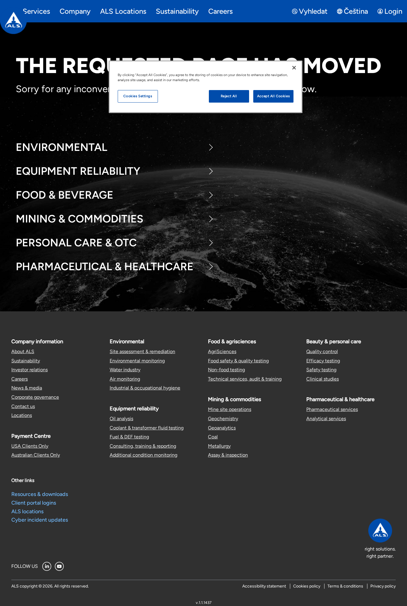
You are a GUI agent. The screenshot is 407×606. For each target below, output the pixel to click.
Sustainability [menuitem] (177, 11)
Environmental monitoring (137, 361)
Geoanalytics (222, 428)
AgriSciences (222, 351)
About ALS (22, 351)
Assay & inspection (228, 455)
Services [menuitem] (36, 11)
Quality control (322, 351)
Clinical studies (322, 379)
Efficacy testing (323, 361)
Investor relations (29, 369)
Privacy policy (383, 586)
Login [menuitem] (393, 11)
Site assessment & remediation (142, 351)
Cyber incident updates (39, 520)
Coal (213, 437)
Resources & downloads (39, 494)
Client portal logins (33, 503)
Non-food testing (226, 369)
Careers (19, 379)
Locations (21, 415)
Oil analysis (121, 418)
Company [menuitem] (75, 11)
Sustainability (25, 361)
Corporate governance (35, 397)
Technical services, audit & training (245, 379)
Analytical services (326, 418)
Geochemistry (223, 418)
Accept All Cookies (273, 96)
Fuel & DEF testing (129, 437)
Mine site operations (229, 409)
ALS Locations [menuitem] (123, 11)
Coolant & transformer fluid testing (147, 428)
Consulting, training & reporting (143, 446)
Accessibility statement (264, 586)
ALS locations (27, 511)
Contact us (23, 406)
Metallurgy (219, 446)
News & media (26, 388)
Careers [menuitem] (220, 11)
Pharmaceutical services (332, 409)
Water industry (125, 369)
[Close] (294, 67)
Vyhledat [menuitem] (313, 11)
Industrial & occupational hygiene (145, 388)
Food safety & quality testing (238, 361)
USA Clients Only (29, 446)
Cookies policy (306, 586)
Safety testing (321, 369)
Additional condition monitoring (143, 455)
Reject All (229, 96)
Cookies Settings (137, 96)
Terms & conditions (345, 586)
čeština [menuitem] (356, 11)
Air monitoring (125, 379)
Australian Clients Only (35, 455)
